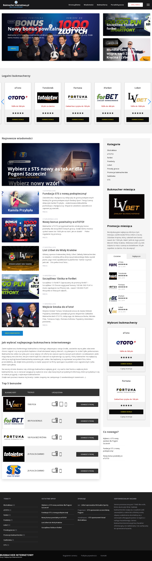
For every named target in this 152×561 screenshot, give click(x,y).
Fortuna (121, 284)
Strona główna (74, 4)
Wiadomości (88, 4)
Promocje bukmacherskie (117, 172)
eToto (120, 262)
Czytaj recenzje (126, 369)
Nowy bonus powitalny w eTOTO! (47, 28)
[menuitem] (74, 4)
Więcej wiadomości (12, 333)
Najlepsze (136, 256)
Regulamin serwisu (70, 555)
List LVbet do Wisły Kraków (60, 250)
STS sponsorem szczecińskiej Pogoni (93, 511)
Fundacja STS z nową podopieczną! (64, 193)
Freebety (111, 161)
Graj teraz (135, 4)
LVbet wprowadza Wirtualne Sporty (94, 505)
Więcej (13, 48)
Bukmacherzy (102, 4)
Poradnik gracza (117, 4)
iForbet (121, 296)
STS (108, 179)
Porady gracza (113, 168)
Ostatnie (117, 256)
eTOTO (110, 154)
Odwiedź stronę (87, 404)
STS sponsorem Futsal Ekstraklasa (91, 519)
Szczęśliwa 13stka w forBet (122, 27)
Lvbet (109, 165)
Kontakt (104, 555)
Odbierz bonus (108, 119)
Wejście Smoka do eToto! (58, 306)
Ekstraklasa (111, 150)
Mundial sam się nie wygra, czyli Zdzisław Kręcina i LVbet (123, 53)
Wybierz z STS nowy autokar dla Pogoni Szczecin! (45, 171)
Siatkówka (111, 176)
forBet (110, 157)
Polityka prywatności (89, 555)
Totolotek (122, 273)
